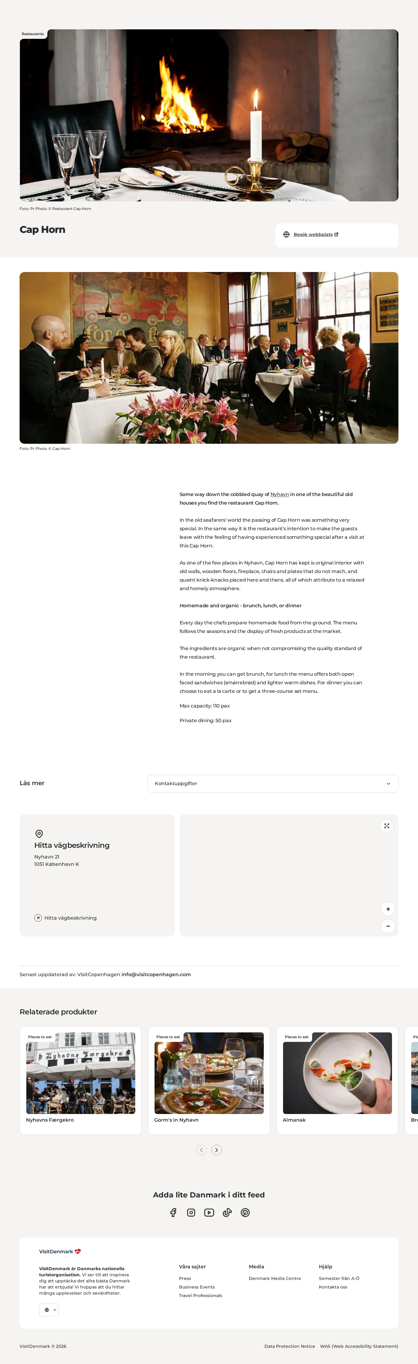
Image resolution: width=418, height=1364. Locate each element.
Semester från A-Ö (339, 1278)
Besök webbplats (313, 234)
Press (185, 1278)
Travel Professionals (200, 1295)
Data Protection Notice (289, 1346)
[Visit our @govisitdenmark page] (227, 1212)
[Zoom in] (388, 909)
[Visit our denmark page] (173, 1212)
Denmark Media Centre (275, 1278)
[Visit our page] (191, 1212)
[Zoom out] (388, 926)
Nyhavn (280, 494)
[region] (289, 875)
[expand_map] (387, 826)
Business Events (197, 1287)
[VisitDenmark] (60, 1251)
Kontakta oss (333, 1287)
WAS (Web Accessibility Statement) (359, 1346)
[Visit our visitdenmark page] (209, 1212)
